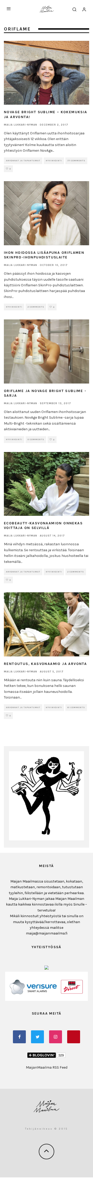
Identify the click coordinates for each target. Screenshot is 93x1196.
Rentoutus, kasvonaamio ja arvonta (45, 664)
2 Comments (36, 307)
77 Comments (76, 160)
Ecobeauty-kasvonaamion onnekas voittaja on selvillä (43, 525)
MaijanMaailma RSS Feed (46, 1067)
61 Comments (76, 707)
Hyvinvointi (54, 160)
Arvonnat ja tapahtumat (23, 160)
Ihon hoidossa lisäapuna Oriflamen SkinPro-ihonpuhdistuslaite (44, 254)
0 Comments (36, 439)
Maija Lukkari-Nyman (20, 124)
